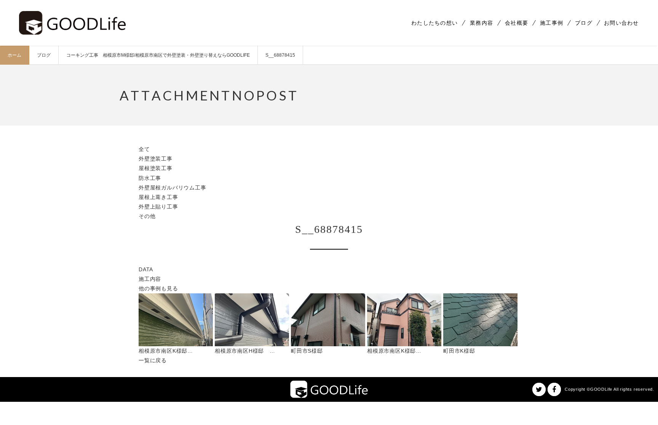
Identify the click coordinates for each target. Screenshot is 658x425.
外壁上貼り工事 (158, 207)
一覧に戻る (153, 360)
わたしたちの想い (434, 22)
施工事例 (551, 22)
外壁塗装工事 (155, 159)
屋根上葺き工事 (158, 197)
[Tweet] (539, 389)
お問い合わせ (621, 22)
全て (144, 149)
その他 (147, 216)
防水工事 (150, 178)
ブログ (584, 22)
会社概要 (516, 22)
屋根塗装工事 (155, 168)
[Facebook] (554, 389)
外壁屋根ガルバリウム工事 (172, 188)
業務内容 (481, 22)
